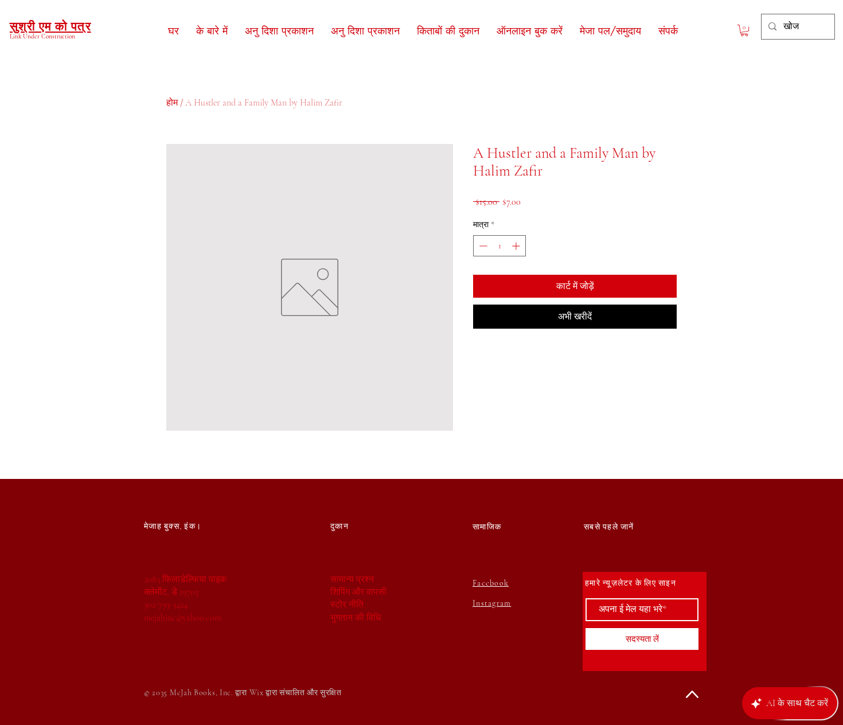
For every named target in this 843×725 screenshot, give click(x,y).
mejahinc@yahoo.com (182, 617)
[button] (744, 30)
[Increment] (517, 246)
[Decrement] (482, 246)
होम (172, 102)
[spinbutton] (499, 246)
